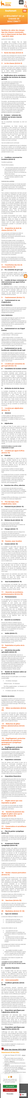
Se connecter (25, 2)
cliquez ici (11, 1061)
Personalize (10, 1093)
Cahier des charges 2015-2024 (15, 1049)
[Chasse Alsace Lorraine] (6, 5)
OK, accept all (10, 1086)
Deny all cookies (10, 1090)
